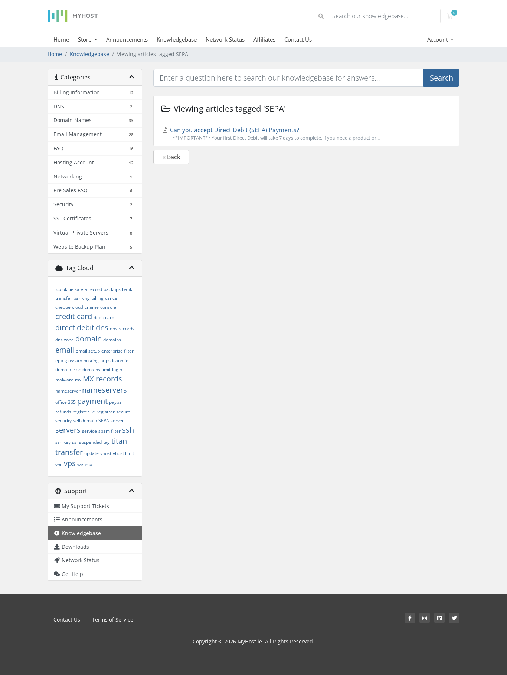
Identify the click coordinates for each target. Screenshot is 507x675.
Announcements (127, 39)
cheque (63, 307)
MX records (102, 379)
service (89, 431)
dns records (122, 328)
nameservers (104, 390)
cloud (77, 307)
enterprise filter (117, 351)
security (63, 420)
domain (88, 339)
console (108, 307)
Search (441, 78)
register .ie (84, 412)
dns (102, 327)
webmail (86, 464)
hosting (91, 360)
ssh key (63, 442)
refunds (63, 412)
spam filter (109, 431)
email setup (88, 351)
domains (112, 340)
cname (92, 307)
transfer (69, 452)
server (117, 420)
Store (85, 39)
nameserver (68, 391)
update (91, 453)
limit (106, 369)
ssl (75, 442)
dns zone (64, 340)
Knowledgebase (177, 39)
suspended (90, 442)
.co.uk (61, 289)
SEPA (103, 420)
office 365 (65, 402)
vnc (58, 464)
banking (81, 298)
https (105, 360)
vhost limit (123, 453)
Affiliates (264, 39)
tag (106, 442)
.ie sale (76, 289)
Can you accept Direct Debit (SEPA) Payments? (274, 133)
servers (68, 430)
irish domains (86, 369)
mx (78, 380)
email (64, 350)
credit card (73, 316)
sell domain (85, 420)
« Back (171, 157)
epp (59, 360)
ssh (128, 430)
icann (117, 360)
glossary (73, 360)
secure (123, 412)
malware (64, 380)
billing (97, 298)
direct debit (74, 327)
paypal (116, 402)
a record (93, 289)
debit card (104, 317)
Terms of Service (112, 619)
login (117, 369)
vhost (105, 453)
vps (70, 463)
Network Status (225, 39)
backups (112, 289)
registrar (106, 412)
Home (61, 39)
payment (92, 401)
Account (438, 39)
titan (119, 441)
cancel (111, 298)
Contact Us (298, 39)
